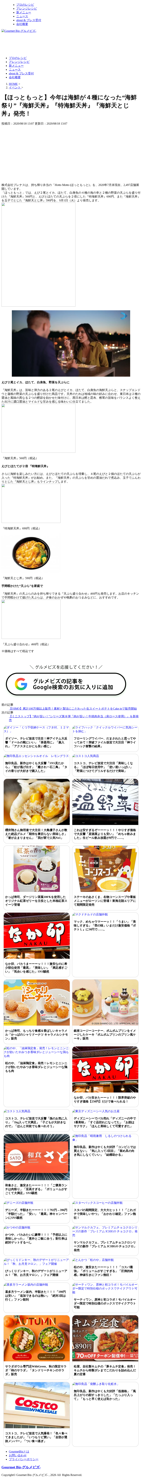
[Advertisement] (68, 44)
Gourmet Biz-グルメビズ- (21, 1467)
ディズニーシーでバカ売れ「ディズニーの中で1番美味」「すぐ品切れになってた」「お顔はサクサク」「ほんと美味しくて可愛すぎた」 (105, 1122)
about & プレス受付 (28, 20)
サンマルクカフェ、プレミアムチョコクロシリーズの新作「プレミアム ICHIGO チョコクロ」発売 (105, 1246)
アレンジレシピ (26, 8)
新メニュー (23, 12)
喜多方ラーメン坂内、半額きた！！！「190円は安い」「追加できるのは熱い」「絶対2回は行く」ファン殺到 (35, 1295)
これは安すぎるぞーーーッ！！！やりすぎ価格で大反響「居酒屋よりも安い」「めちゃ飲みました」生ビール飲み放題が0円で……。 (105, 833)
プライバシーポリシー (23, 1459)
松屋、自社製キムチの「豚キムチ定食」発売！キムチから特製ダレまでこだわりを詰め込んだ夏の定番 (105, 1370)
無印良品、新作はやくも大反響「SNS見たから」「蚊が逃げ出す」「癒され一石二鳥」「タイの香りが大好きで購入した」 (36, 767)
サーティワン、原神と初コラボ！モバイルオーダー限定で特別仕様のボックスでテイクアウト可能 (105, 1303)
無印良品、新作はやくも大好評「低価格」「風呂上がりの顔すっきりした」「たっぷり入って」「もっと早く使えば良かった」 (105, 1395)
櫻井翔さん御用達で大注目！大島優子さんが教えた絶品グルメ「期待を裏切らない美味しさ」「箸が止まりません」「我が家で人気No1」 (36, 833)
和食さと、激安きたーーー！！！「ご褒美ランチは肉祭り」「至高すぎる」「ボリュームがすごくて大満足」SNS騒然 (36, 1189)
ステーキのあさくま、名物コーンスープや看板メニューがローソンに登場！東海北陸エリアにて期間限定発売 (105, 900)
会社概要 (22, 24)
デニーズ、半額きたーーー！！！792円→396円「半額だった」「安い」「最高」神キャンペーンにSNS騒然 (36, 1213)
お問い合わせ (18, 1455)
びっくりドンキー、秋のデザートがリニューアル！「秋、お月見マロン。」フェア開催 (36, 1272)
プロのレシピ (25, 4)
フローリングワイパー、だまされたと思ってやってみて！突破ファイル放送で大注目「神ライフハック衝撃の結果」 (105, 742)
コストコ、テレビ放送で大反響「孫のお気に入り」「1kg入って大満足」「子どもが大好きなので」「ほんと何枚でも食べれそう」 (36, 1122)
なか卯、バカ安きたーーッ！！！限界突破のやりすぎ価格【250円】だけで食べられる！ (105, 1099)
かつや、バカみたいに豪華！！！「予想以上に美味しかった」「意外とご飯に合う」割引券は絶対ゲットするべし (36, 1238)
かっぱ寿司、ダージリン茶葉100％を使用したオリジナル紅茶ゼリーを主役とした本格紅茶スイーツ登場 (36, 900)
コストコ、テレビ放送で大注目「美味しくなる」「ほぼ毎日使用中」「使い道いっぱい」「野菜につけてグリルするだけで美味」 (103, 767)
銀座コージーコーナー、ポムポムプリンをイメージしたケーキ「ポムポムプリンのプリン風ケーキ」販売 (105, 1034)
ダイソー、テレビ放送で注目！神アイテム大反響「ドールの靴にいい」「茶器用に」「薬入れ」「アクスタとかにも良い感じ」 (36, 742)
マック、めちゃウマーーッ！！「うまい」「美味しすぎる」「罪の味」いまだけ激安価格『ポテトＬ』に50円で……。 (105, 925)
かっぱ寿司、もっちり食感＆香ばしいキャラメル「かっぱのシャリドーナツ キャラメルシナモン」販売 (36, 1034)
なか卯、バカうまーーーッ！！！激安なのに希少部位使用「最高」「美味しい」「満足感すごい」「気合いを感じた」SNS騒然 (36, 967)
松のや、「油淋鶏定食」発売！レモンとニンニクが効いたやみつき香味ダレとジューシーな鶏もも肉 (36, 1067)
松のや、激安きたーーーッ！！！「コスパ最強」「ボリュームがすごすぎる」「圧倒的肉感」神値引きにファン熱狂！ (103, 1271)
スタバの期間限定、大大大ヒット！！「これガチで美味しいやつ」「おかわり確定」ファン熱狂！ (105, 1213)
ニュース (22, 16)
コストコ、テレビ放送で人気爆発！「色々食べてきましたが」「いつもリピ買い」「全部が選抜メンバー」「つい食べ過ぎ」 (36, 1437)
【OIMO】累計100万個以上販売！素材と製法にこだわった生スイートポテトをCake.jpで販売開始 (73, 708)
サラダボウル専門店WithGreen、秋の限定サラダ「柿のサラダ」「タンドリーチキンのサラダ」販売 (36, 1370)
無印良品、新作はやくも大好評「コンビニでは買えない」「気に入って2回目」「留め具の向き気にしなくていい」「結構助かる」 (105, 1150)
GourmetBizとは (19, 1451)
